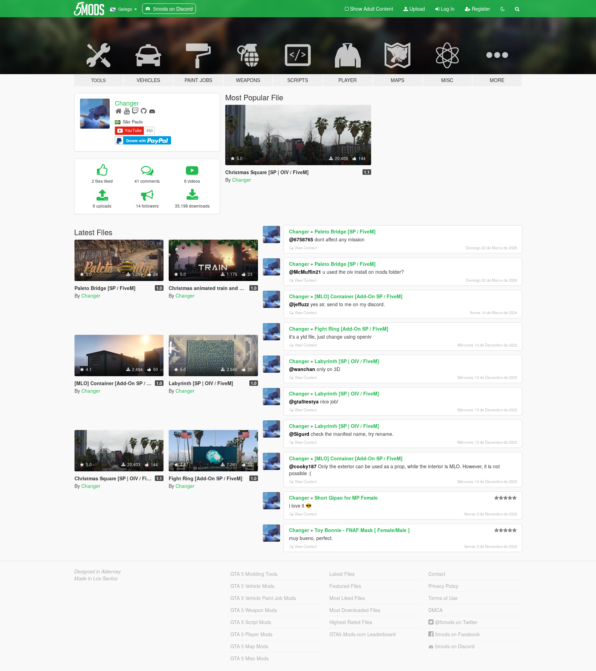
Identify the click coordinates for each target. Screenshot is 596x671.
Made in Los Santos (96, 578)
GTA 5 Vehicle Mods (252, 585)
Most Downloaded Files (354, 610)
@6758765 (301, 239)
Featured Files (345, 585)
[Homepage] (118, 111)
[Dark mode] (502, 8)
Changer (127, 102)
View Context (306, 247)
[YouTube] (126, 111)
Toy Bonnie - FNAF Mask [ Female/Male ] (362, 530)
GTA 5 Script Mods (250, 622)
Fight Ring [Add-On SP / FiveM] (351, 328)
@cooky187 (303, 466)
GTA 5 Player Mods (251, 634)
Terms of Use (443, 597)
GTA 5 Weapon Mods (253, 610)
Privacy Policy (443, 585)
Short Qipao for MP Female (346, 497)
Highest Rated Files (350, 622)
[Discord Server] (152, 111)
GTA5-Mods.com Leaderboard (362, 634)
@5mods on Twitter (455, 622)
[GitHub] (143, 111)
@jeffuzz (299, 304)
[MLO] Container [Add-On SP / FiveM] (359, 296)
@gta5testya (304, 401)
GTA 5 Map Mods (249, 646)
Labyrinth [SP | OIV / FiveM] (347, 361)
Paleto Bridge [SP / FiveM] (345, 231)
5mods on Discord (454, 646)
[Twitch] (135, 111)
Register (480, 8)
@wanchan (302, 368)
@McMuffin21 (305, 271)
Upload (416, 8)
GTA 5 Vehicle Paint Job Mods (263, 597)
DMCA (435, 610)
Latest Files (342, 573)
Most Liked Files (347, 597)
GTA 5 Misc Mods (249, 658)
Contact (436, 573)
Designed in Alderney (97, 571)
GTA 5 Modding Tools (253, 573)
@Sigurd (299, 433)
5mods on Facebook (457, 634)
